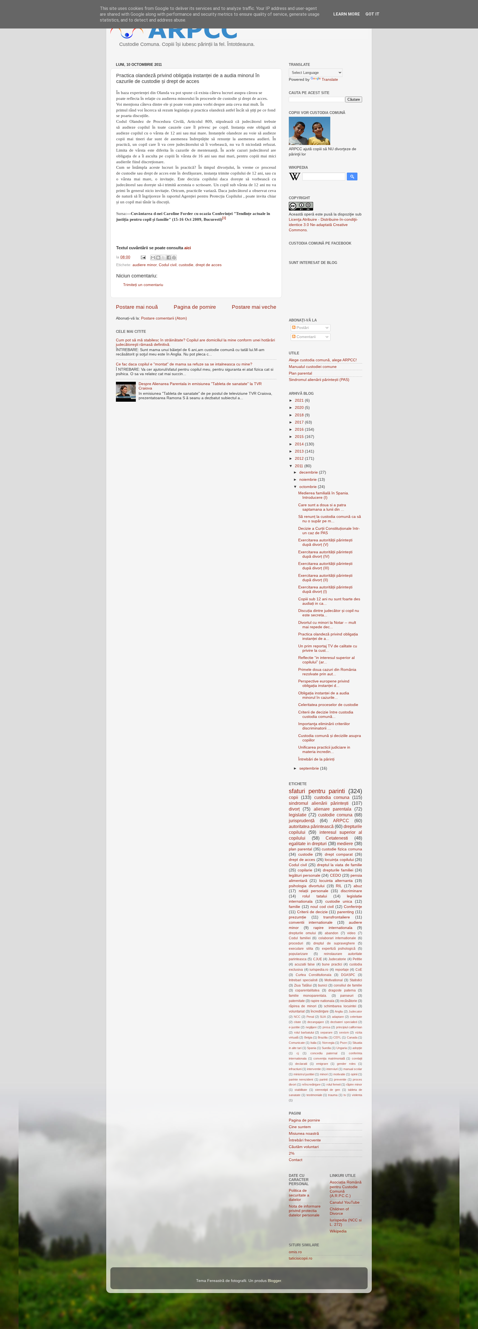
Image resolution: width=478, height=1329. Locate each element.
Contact (295, 1160)
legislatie (297, 814)
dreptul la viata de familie (339, 865)
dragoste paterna (341, 990)
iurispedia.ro (319, 970)
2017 (300, 422)
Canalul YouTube (345, 1202)
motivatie (339, 1074)
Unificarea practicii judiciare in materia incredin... (324, 749)
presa (326, 1027)
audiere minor (145, 265)
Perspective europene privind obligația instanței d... (323, 683)
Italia (313, 1042)
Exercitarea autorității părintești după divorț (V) (325, 542)
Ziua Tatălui (303, 985)
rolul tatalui (314, 896)
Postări (302, 328)
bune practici (332, 964)
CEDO (335, 875)
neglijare (311, 1027)
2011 (299, 466)
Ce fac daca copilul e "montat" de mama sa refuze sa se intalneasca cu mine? (184, 364)
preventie (340, 1079)
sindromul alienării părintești (319, 803)
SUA (323, 1016)
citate (297, 1022)
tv (345, 1095)
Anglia (339, 1011)
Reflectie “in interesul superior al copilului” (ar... (326, 660)
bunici (322, 985)
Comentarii (305, 337)
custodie (186, 265)
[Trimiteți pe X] (163, 257)
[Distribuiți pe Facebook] (169, 257)
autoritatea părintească (311, 826)
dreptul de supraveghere (334, 943)
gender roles (346, 1063)
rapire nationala (322, 1001)
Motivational (333, 980)
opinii (354, 1074)
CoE (358, 970)
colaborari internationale (337, 938)
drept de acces (209, 265)
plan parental (300, 849)
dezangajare (315, 1022)
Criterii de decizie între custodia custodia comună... (325, 714)
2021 (300, 400)
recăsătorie (348, 1001)
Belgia (308, 1037)
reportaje (342, 970)
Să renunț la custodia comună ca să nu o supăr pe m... (329, 519)
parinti (323, 1079)
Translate (330, 79)
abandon (331, 933)
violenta (357, 1095)
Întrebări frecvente (305, 1140)
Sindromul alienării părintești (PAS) (319, 380)
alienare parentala (332, 808)
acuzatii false (305, 964)
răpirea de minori (302, 1006)
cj (298, 1053)
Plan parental (300, 373)
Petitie (357, 959)
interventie (314, 1069)
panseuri (347, 996)
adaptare (338, 1016)
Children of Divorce (339, 1211)
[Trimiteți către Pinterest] (174, 257)
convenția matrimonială (329, 1058)
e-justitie (294, 1027)
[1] (224, 218)
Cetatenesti (337, 837)
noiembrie (308, 479)
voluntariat (297, 1011)
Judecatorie (337, 959)
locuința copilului (339, 860)
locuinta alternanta (336, 881)
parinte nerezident (301, 1079)
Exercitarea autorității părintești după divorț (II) (325, 577)
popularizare (298, 954)
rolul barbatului (304, 1032)
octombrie (308, 487)
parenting (345, 912)
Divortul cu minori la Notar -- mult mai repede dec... (327, 625)
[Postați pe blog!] (158, 257)
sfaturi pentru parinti (317, 791)
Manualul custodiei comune (313, 367)
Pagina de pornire (195, 307)
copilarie (305, 870)
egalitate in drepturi (308, 843)
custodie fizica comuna (342, 849)
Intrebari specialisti (303, 980)
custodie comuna (335, 814)
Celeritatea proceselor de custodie (328, 705)
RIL (339, 886)
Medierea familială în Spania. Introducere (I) (323, 495)
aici (187, 248)
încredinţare (320, 1011)
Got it (372, 14)
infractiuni (295, 1069)
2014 (300, 444)
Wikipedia (338, 1231)
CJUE (317, 959)
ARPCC (341, 820)
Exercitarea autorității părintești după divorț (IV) (325, 554)
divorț (294, 808)
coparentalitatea (307, 990)
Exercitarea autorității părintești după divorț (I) (325, 589)
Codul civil (167, 265)
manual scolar (352, 1069)
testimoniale (314, 1095)
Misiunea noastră (304, 1133)
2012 (300, 458)
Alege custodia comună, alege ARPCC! (323, 360)
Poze (343, 1042)
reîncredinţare (311, 1084)
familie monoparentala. (308, 996)
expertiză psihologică (339, 949)
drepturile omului (302, 933)
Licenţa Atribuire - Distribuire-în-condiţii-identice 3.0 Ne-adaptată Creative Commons (323, 224)
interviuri (332, 1069)
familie (294, 907)
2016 (300, 429)
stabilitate (301, 1089)
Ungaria (341, 1048)
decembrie (309, 472)
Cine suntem (300, 1127)
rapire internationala (332, 928)
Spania (311, 1048)
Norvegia (328, 1042)
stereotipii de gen (327, 1089)
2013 (300, 451)
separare (326, 1032)
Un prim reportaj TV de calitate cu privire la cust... (327, 648)
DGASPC (348, 975)
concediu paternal (323, 1053)
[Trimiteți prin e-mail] (153, 257)
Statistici (356, 980)
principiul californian (349, 1027)
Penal (310, 1016)
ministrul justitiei (303, 1074)
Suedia (326, 1048)
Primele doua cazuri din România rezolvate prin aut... (327, 672)
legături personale (304, 875)
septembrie (309, 768)
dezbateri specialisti (343, 1022)
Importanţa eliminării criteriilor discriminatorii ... (324, 726)
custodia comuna (331, 797)
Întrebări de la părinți (316, 759)
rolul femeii (333, 1084)
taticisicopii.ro (300, 1258)
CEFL (337, 1037)
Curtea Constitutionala (313, 975)
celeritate (356, 1016)
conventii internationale (310, 922)
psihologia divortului (306, 886)
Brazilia (323, 1037)
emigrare (322, 1063)
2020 (300, 408)
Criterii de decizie (312, 912)
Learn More (346, 14)
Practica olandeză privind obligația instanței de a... (328, 636)
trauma (332, 1095)
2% (291, 1153)
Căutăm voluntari (304, 1147)
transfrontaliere (336, 917)
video (351, 933)
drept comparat (339, 854)
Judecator (355, 1011)
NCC (297, 1016)
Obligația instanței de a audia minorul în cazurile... (323, 695)
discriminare (351, 891)
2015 (300, 437)
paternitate (297, 1001)
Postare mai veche (254, 307)
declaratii (301, 1063)
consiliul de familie (348, 985)
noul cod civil (322, 907)
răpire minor (354, 1084)
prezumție (297, 917)
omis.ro (295, 1252)
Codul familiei (300, 938)
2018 (300, 415)
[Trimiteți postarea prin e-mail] (143, 257)
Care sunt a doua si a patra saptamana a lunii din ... (322, 507)
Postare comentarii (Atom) (164, 318)
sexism (344, 1032)
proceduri (296, 943)
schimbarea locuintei (340, 1006)
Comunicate (297, 1042)
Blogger (274, 1281)
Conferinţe (353, 907)
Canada (352, 1037)
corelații (357, 1058)
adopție (357, 1048)
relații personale (313, 891)
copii (293, 797)
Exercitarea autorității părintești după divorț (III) (325, 566)
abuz (358, 886)
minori (324, 1074)
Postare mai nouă (137, 307)
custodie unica (338, 901)
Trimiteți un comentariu (143, 285)
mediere (345, 843)
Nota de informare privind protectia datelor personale (305, 1210)
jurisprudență (302, 820)
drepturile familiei (338, 870)
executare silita (301, 949)
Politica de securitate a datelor (299, 1194)
